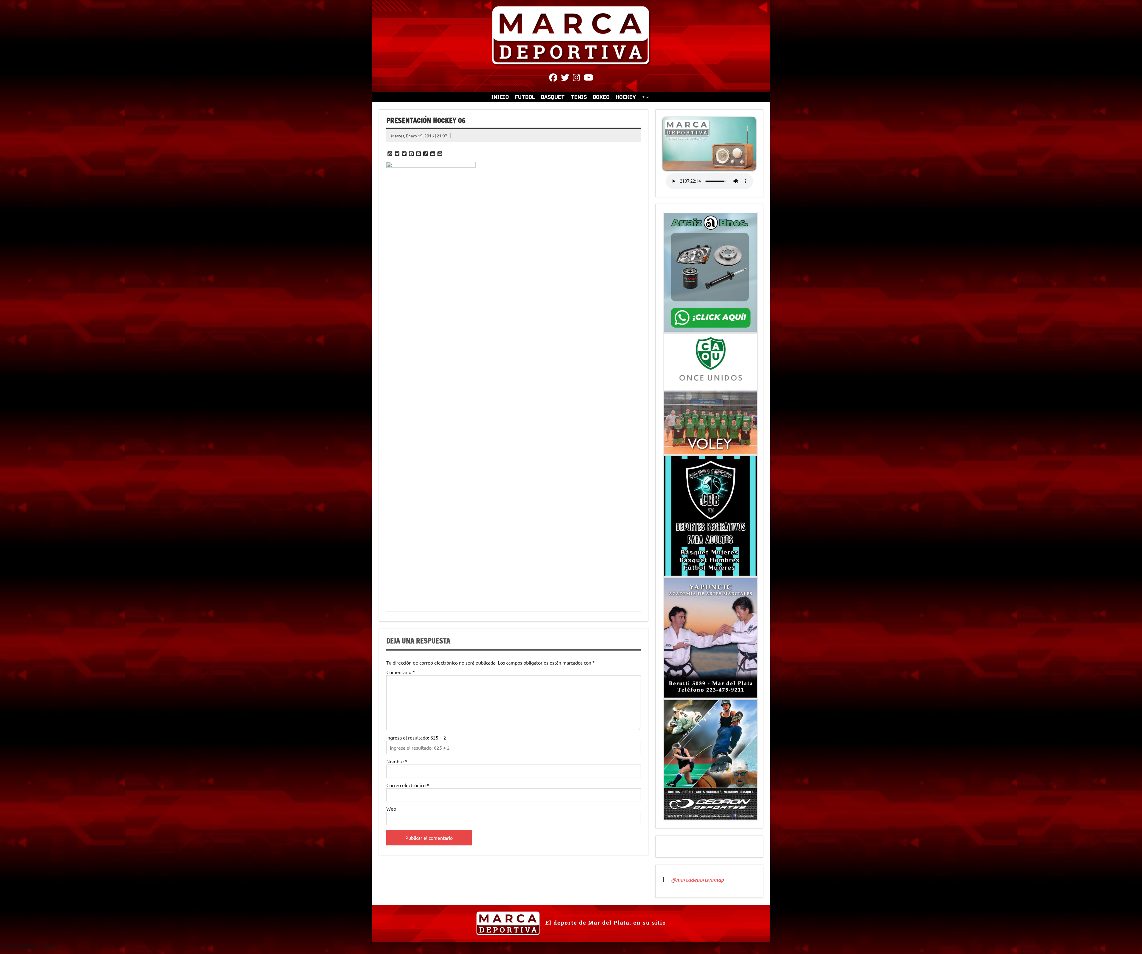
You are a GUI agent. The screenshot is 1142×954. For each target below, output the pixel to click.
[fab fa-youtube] (588, 79)
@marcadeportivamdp (697, 879)
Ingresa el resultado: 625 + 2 (416, 737)
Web (391, 808)
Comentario (400, 672)
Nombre (396, 761)
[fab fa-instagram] (576, 79)
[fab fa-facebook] (553, 79)
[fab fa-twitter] (565, 79)
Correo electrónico (407, 785)
